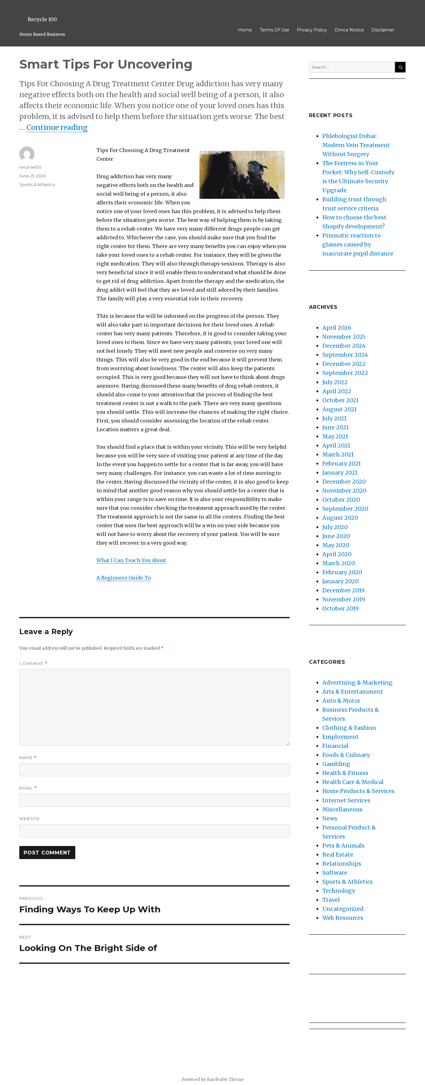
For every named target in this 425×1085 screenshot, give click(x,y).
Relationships (341, 863)
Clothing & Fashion (349, 727)
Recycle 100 (42, 19)
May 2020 (335, 545)
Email (28, 788)
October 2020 (341, 499)
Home (245, 30)
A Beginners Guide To (123, 578)
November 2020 (344, 490)
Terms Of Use (274, 30)
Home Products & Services (358, 791)
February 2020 (342, 572)
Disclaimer (382, 30)
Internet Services (346, 800)
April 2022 (336, 391)
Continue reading (57, 127)
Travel (331, 899)
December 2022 (344, 363)
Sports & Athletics (37, 184)
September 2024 (345, 354)
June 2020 (336, 536)
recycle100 (30, 167)
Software (334, 872)
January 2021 (339, 472)
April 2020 (337, 554)
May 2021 (335, 436)
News (329, 818)
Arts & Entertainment (352, 691)
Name (28, 757)
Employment (340, 736)
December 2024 (344, 345)
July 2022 (335, 382)
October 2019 (340, 608)
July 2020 (335, 527)
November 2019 (343, 599)
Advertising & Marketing (357, 682)
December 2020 (344, 481)
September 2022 (345, 372)
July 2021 (334, 418)
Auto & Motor (341, 700)
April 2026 (336, 327)
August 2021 (339, 409)
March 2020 (338, 563)
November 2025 (344, 336)
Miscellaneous (342, 809)
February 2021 (341, 463)
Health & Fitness (345, 773)
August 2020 (340, 517)
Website (29, 818)
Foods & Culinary (346, 754)
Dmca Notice (349, 30)
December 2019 (343, 590)
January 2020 (340, 581)
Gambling (336, 763)
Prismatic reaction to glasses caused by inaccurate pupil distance (357, 244)
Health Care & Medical (353, 782)
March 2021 (338, 454)
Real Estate (337, 854)
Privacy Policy (312, 30)
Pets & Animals (343, 845)
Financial (335, 745)
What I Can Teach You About (131, 560)
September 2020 (345, 508)
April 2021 (336, 445)
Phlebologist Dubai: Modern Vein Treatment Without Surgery (356, 145)
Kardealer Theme (225, 1079)
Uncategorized (343, 908)
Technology (338, 890)
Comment (33, 663)
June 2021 (335, 427)
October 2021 (340, 400)
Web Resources (342, 917)
